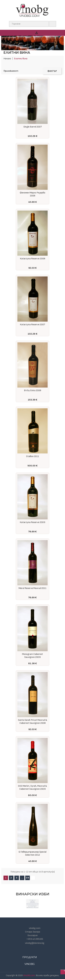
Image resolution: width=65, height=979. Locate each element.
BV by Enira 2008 (32, 390)
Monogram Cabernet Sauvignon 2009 (32, 656)
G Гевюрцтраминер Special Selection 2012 (32, 853)
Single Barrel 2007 (32, 126)
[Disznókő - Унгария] (32, 903)
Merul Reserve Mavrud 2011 (32, 588)
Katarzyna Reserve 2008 (32, 258)
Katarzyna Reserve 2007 (32, 324)
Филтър (52, 71)
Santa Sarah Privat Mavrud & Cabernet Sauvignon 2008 (32, 722)
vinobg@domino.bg (34, 943)
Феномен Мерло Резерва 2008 (32, 194)
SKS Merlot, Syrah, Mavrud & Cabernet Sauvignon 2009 (32, 787)
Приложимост (10, 71)
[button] (57, 33)
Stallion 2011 (32, 456)
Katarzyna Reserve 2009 (32, 522)
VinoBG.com (29, 975)
